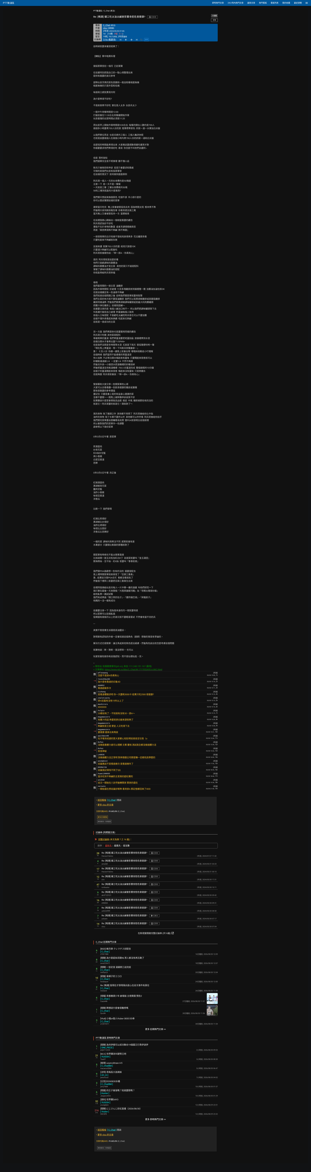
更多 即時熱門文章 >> (155, 1119)
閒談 (108, 800)
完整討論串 (103, 839)
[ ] (105, 951)
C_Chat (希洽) (109, 11)
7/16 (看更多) (109, 39)
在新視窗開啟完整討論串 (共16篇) (156, 933)
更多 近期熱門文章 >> (155, 1029)
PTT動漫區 (97, 11)
